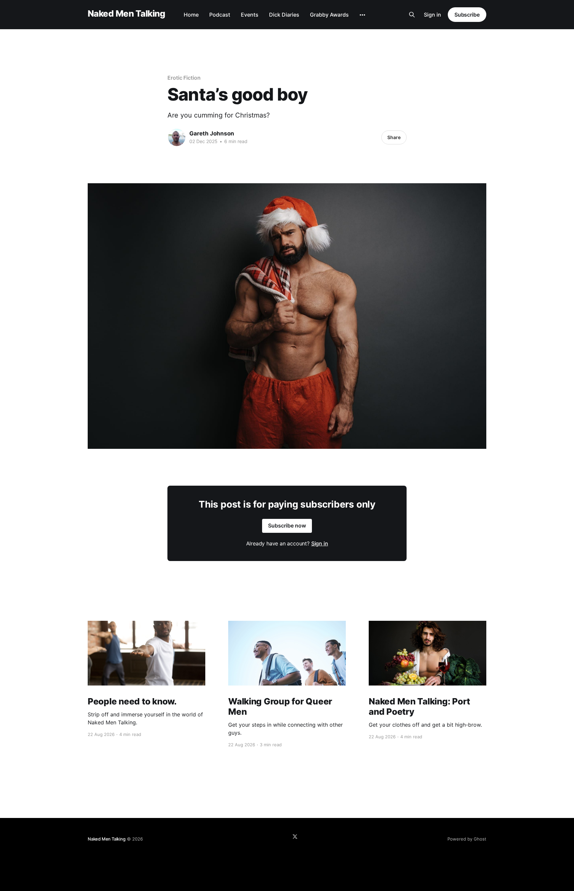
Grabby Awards (329, 14)
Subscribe (467, 14)
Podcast (219, 14)
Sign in (432, 14)
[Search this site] (412, 14)
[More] (362, 15)
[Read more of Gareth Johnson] (176, 137)
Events (249, 14)
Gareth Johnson (211, 133)
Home (191, 14)
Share (394, 137)
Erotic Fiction (184, 77)
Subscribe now (287, 525)
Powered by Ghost (466, 839)
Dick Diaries (284, 14)
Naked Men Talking (126, 13)
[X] (295, 836)
